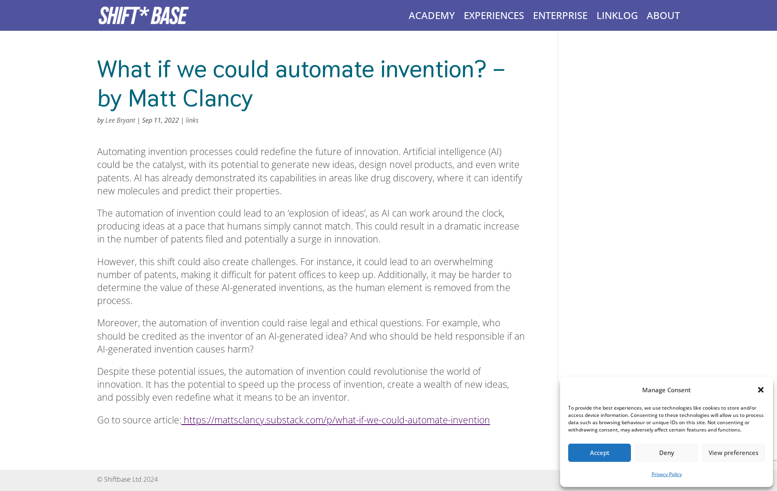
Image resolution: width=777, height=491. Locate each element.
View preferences (733, 452)
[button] (761, 390)
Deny (666, 452)
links (192, 120)
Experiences (494, 15)
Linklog (617, 15)
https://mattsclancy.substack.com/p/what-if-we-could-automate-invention (335, 419)
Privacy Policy (667, 474)
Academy (432, 15)
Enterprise (560, 15)
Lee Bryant (120, 120)
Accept (599, 452)
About (663, 15)
